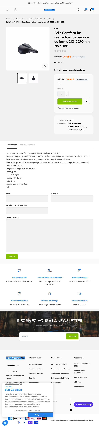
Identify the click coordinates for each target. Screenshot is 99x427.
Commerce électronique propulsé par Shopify (80, 420)
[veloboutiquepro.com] (15, 359)
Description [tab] (12, 144)
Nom (8, 194)
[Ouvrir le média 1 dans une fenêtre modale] (28, 48)
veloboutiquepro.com (62, 420)
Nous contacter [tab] (27, 144)
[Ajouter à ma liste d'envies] (87, 101)
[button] (7, 9)
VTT (83, 130)
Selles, (84, 127)
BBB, (69, 124)
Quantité (60, 88)
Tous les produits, (74, 130)
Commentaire (12, 218)
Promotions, (76, 124)
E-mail (54, 194)
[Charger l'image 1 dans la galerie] (22, 78)
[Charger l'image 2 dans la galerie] (33, 78)
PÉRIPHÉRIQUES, (74, 127)
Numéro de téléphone (16, 205)
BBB (56, 28)
